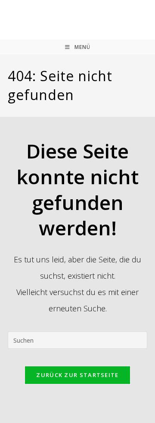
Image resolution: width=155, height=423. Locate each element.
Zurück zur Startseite (77, 375)
